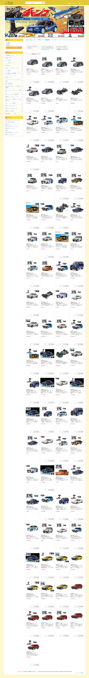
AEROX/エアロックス (10, 128)
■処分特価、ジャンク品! (10, 113)
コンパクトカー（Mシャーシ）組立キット (32, 47)
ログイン (74, 35)
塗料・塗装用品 (8, 83)
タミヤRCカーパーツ (10, 63)
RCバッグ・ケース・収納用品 (12, 94)
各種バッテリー (8, 77)
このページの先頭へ (79, 672)
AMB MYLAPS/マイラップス (11, 132)
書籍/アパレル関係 (9, 111)
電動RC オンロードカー (53, 40)
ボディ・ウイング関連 (10, 103)
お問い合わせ (54, 35)
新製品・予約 (8, 57)
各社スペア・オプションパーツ (12, 68)
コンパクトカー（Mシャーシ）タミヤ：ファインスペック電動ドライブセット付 (62, 48)
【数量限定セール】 (9, 55)
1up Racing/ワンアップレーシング (12, 120)
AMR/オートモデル (9, 134)
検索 (43, 2)
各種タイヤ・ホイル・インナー (12, 96)
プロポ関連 (7, 70)
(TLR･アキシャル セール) (11, 108)
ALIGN (6, 130)
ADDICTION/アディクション (11, 126)
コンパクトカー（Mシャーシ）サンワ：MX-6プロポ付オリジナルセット (47, 48)
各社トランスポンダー (10, 105)
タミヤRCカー (39, 40)
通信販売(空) (35, 35)
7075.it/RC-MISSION (9, 122)
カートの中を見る (14, 47)
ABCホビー (7, 124)
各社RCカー (8, 65)
